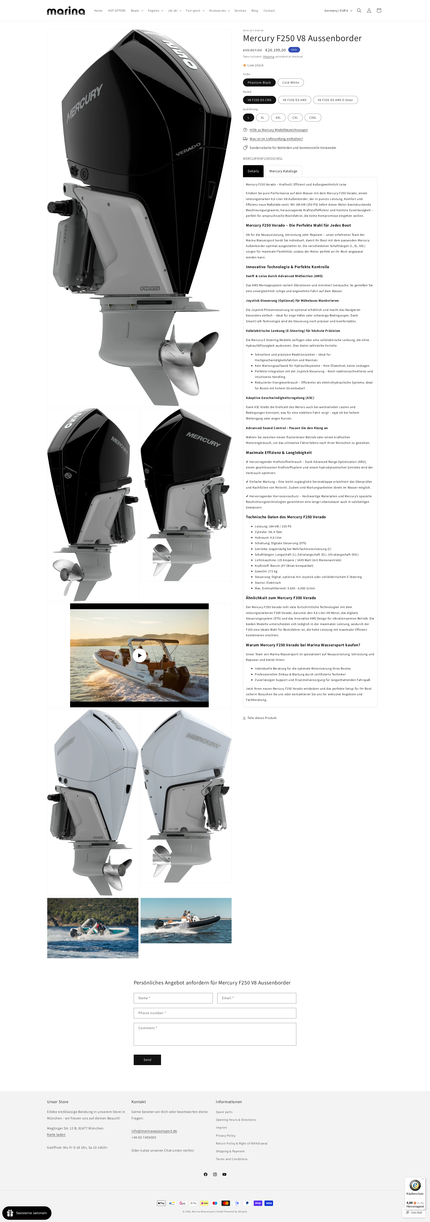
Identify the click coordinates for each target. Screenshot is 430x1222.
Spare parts (224, 1112)
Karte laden (56, 1134)
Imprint (221, 1127)
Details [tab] (253, 171)
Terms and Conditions (232, 1159)
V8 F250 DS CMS (259, 100)
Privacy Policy (225, 1136)
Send (147, 1060)
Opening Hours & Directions (236, 1120)
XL (262, 118)
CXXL (313, 118)
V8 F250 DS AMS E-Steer (335, 100)
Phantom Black (259, 82)
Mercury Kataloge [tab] (283, 171)
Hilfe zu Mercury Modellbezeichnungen (279, 130)
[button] (136, 10)
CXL (295, 118)
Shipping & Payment (230, 1151)
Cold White (290, 82)
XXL (278, 118)
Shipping (268, 56)
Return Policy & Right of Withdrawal (242, 1143)
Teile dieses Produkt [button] (262, 718)
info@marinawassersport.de (154, 1131)
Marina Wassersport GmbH (208, 1211)
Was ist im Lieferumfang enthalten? (276, 139)
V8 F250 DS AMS (295, 100)
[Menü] (423, 1180)
